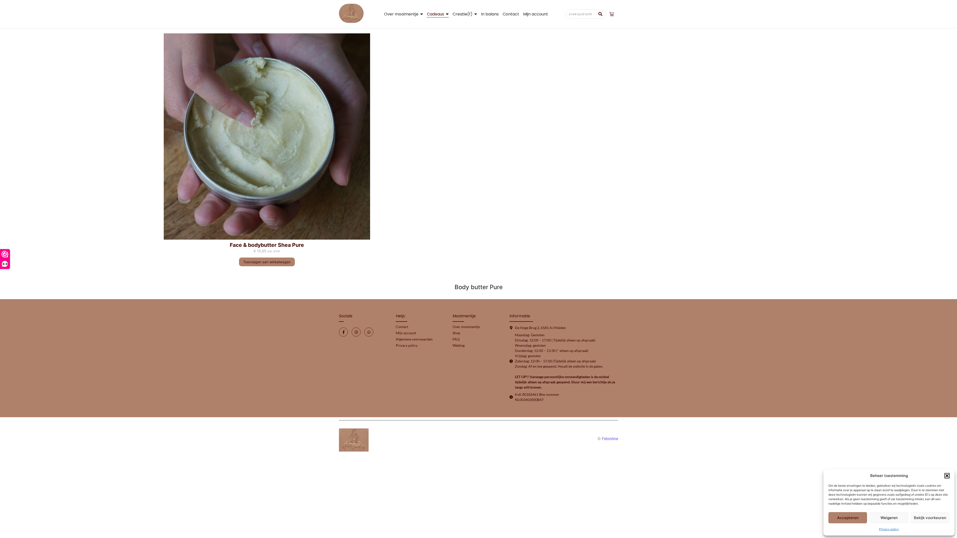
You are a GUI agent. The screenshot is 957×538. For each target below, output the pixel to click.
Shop (456, 333)
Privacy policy (889, 529)
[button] (947, 475)
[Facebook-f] (343, 332)
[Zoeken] (600, 14)
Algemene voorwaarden (414, 339)
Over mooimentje (466, 327)
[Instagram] (356, 332)
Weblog (459, 345)
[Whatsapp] (368, 332)
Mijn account (406, 333)
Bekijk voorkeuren (930, 517)
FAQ (456, 339)
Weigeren (889, 517)
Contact (402, 327)
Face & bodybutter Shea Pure (267, 245)
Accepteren (848, 517)
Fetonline (610, 438)
